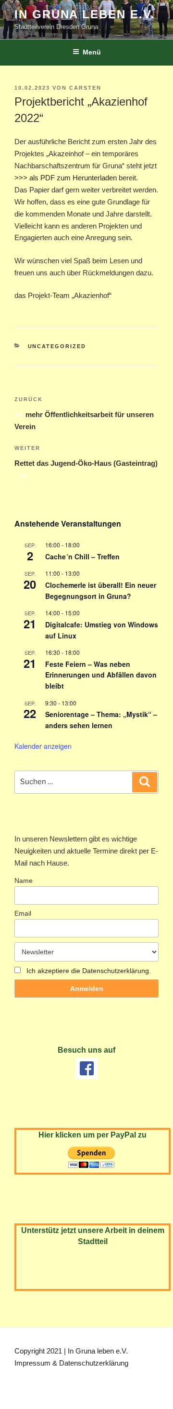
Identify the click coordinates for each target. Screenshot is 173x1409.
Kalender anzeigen (43, 746)
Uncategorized (57, 346)
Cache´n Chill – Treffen (82, 556)
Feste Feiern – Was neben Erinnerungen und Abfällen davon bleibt (101, 675)
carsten (85, 88)
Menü (92, 52)
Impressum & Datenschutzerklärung (71, 1363)
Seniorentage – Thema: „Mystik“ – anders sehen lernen (101, 719)
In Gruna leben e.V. (84, 14)
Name (23, 880)
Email (22, 913)
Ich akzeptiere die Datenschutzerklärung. (88, 971)
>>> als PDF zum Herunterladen (66, 178)
